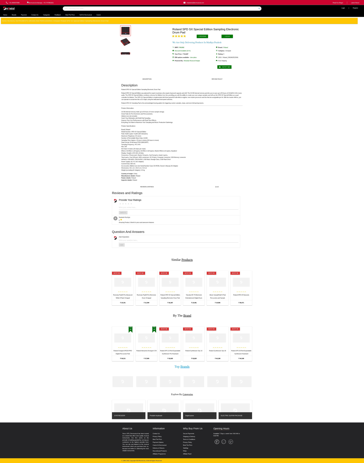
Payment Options (158, 442)
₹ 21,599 (146, 302)
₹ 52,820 (170, 358)
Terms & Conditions (189, 439)
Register (355, 8)
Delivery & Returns (158, 448)
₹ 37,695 (146, 358)
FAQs (185, 451)
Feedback (58, 15)
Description (146, 79)
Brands (14, 15)
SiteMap (185, 448)
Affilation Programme (159, 454)
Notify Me (224, 67)
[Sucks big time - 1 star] (120, 203)
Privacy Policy (157, 436)
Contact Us (34, 15)
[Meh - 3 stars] (125, 203)
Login (343, 8)
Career (98, 15)
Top (182, 366)
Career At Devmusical (159, 445)
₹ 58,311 (123, 358)
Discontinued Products (160, 451)
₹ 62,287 (170, 302)
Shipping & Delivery (189, 436)
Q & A (217, 187)
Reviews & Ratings (147, 187)
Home (5, 15)
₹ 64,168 (217, 358)
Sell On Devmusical (85, 15)
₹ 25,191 (123, 302)
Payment (24, 15)
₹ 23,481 (194, 302)
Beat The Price (70, 15)
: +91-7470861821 (48, 3)
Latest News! (355, 3)
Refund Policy (217, 79)
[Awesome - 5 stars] (131, 203)
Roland (226, 47)
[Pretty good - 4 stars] (128, 203)
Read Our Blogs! (338, 3)
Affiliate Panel (187, 454)
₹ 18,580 (217, 302)
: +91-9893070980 (13, 3)
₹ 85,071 (241, 302)
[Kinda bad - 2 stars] (123, 203)
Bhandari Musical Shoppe (192, 60)
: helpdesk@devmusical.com (193, 3)
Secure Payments (188, 433)
